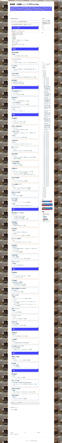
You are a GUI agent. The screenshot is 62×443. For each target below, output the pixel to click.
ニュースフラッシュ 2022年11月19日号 (47, 91)
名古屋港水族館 (15, 255)
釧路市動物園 (14, 80)
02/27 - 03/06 (46, 176)
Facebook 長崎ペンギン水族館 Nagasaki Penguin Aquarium (22, 382)
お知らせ (13, 99)
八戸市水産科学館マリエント (17, 91)
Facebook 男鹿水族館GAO (16, 102)
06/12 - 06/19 (46, 157)
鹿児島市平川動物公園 (16, 388)
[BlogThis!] (18, 402)
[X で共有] (19, 402)
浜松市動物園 (14, 228)
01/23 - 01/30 (46, 182)
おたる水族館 (14, 65)
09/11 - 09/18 (46, 141)
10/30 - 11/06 (46, 132)
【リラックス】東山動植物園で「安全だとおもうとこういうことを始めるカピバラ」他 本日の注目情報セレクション (47, 107)
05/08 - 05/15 (46, 163)
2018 (44, 191)
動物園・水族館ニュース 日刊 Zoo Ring (24, 4)
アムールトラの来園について (18, 377)
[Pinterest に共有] (21, 402)
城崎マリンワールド (15, 308)
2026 (44, 71)
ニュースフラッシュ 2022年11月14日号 (47, 123)
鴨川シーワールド (15, 147)
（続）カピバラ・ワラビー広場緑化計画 (20, 137)
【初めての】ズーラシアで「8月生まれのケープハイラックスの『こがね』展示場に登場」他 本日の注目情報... (47, 94)
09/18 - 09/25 (46, 140)
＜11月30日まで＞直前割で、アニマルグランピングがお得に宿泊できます (25, 62)
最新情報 (13, 67)
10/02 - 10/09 (46, 137)
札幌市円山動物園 (15, 52)
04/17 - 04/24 (46, 167)
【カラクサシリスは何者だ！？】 (19, 398)
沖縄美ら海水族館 (15, 395)
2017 (44, 192)
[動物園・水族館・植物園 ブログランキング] (45, 219)
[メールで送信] (17, 402)
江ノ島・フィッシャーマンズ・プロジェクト (20, 202)
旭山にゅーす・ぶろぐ (15, 75)
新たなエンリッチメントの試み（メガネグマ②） (21, 187)
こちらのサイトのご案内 (46, 20)
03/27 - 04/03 (46, 171)
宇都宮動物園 (14, 118)
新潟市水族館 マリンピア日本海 (17, 212)
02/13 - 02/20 (46, 178)
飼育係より (14, 135)
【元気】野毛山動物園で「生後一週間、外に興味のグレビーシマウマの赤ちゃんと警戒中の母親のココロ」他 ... (47, 126)
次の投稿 (12, 432)
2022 (44, 76)
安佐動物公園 (14, 332)
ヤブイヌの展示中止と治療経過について (20, 129)
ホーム (25, 432)
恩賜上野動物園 (15, 153)
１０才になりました (17, 195)
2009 (44, 197)
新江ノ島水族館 (15, 198)
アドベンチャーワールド (16, 315)
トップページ (14, 214)
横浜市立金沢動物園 (15, 177)
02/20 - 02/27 (46, 177)
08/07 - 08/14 (46, 147)
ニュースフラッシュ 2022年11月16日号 (47, 110)
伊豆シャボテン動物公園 (16, 238)
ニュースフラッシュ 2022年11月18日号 (47, 97)
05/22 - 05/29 (46, 161)
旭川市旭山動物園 (15, 73)
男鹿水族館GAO (15, 97)
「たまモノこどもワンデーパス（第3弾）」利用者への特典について (24, 174)
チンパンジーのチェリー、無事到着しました (20, 235)
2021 (44, 187)
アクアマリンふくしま (16, 107)
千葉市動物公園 (15, 140)
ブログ (13, 179)
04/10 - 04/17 (46, 168)
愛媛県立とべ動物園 (15, 356)
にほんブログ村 (45, 218)
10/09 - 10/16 (46, 136)
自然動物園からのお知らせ (16, 163)
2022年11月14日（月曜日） (18, 83)
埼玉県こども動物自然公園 (17, 126)
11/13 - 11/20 (46, 85)
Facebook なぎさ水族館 (16, 347)
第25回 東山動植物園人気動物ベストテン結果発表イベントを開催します (25, 248)
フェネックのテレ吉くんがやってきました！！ (21, 275)
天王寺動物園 (14, 280)
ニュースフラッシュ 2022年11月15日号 (47, 117)
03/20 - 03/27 (46, 172)
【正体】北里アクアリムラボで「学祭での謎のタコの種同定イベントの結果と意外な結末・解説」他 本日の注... (47, 100)
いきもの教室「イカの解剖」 (18, 217)
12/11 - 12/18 (46, 80)
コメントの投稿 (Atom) (15, 434)
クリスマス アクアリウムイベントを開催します (21, 258)
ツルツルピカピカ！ (17, 165)
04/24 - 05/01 (46, 166)
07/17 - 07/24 (46, 151)
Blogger (36, 440)
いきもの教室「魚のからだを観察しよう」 (20, 218)
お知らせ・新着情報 (15, 256)
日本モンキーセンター (16, 261)
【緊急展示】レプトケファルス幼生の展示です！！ (21, 349)
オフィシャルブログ (15, 250)
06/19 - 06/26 (46, 156)
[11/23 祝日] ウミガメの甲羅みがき (19, 325)
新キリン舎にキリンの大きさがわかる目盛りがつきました (22, 171)
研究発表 (13, 203)
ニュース (13, 155)
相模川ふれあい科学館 (16, 192)
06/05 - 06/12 (46, 158)
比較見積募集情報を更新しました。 (19, 283)
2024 (44, 74)
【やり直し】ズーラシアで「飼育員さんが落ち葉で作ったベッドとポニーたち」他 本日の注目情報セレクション (47, 114)
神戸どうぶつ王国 (15, 295)
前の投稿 (38, 432)
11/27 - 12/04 (46, 82)
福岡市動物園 (14, 374)
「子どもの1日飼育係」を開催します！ (20, 55)
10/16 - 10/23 (46, 135)
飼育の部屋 (14, 263)
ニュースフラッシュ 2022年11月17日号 (47, 103)
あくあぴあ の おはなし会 (17, 291)
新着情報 (13, 54)
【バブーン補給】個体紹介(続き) (19, 265)
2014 (44, 196)
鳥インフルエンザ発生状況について (19, 318)
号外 (43, 68)
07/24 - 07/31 (46, 150)
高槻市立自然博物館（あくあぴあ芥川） (19, 288)
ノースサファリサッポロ (16, 59)
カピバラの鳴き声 (16, 251)
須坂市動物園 (14, 222)
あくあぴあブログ (15, 290)
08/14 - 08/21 (46, 146)
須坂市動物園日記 (15, 223)
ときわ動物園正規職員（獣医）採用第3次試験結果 (21, 342)
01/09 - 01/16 (46, 184)
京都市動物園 (14, 272)
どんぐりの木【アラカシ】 (18, 277)
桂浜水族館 (14, 363)
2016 (44, 193)
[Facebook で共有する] (20, 402)
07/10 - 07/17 (46, 152)
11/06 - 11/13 (46, 131)
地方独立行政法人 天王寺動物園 (17, 282)
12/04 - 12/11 (46, 81)
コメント (44, 29)
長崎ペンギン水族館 (15, 380)
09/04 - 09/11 (46, 142)
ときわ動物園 (14, 339)
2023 (44, 75)
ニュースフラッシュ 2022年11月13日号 (47, 129)
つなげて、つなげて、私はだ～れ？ (19, 121)
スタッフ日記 (14, 233)
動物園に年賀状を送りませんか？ (19, 225)
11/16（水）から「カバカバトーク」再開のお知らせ (21, 298)
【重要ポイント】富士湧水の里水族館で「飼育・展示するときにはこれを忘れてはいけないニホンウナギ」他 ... (47, 120)
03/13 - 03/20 (46, 173)
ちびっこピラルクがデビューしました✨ (20, 104)
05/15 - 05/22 (46, 162)
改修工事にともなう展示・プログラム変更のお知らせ (22, 150)
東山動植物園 (14, 245)
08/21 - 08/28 (46, 145)
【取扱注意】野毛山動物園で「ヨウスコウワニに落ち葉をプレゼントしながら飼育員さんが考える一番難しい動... (47, 88)
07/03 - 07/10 (46, 153)
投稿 (43, 28)
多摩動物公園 (14, 168)
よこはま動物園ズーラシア (17, 184)
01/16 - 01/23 (46, 183)
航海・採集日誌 (14, 200)
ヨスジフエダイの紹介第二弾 (18, 94)
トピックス (14, 317)
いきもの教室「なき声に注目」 (18, 216)
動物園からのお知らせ (15, 131)
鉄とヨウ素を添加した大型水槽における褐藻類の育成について (23, 205)
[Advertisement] (27, 14)
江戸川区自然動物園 (15, 161)
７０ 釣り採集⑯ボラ (17, 366)
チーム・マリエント (15, 92)
